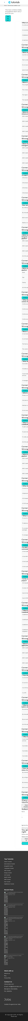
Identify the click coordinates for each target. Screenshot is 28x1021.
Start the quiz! (8, 18)
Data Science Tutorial (9, 864)
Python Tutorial (8, 861)
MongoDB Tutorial (8, 866)
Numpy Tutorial (8, 872)
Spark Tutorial (7, 877)
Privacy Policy (7, 978)
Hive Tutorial (7, 881)
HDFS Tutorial (7, 879)
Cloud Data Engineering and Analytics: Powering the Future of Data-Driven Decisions (15, 918)
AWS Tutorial (7, 870)
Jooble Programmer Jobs (12, 1004)
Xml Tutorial (7, 875)
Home (5, 5)
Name (23, 811)
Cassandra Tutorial (8, 868)
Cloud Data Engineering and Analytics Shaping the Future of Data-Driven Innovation (15, 937)
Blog (5, 975)
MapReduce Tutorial (9, 884)
